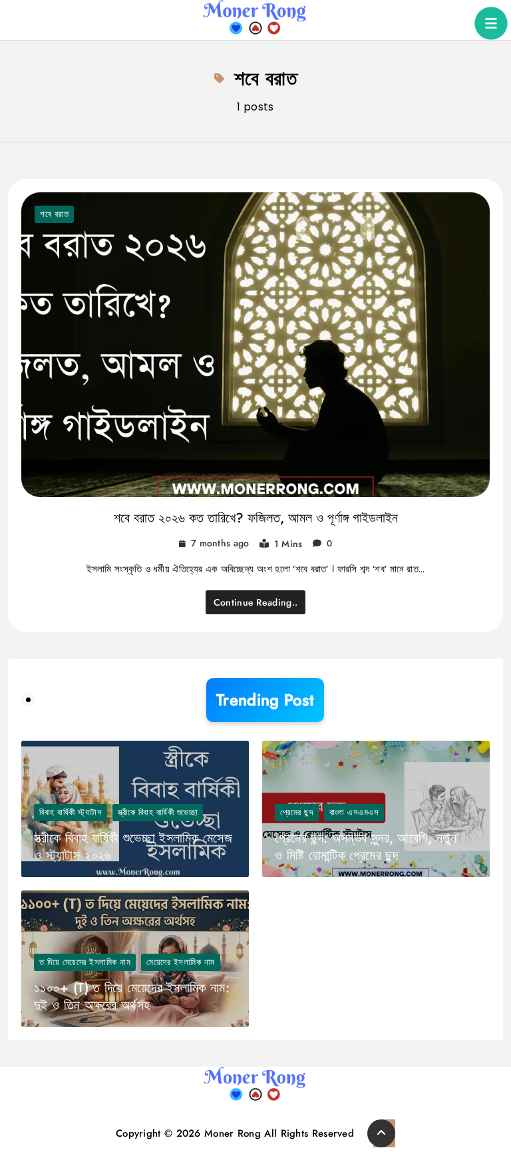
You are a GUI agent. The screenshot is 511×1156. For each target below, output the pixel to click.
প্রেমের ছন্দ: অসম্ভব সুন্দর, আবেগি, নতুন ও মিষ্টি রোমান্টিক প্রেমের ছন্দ (365, 847)
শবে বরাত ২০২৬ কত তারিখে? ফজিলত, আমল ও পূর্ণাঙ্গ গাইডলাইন (256, 518)
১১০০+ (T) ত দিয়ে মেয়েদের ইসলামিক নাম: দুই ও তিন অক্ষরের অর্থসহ (132, 996)
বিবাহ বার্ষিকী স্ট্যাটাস (70, 812)
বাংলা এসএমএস (354, 812)
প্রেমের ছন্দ (296, 812)
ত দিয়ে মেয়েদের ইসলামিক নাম (84, 962)
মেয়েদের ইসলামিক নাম (180, 962)
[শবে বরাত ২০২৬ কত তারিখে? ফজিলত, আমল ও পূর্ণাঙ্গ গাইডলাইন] (255, 344)
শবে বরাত (54, 214)
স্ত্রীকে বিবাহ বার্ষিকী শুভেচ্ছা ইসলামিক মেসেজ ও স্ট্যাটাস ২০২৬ (133, 847)
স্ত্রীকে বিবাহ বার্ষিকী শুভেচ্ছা (158, 812)
